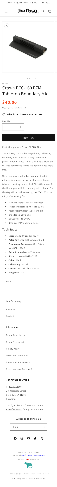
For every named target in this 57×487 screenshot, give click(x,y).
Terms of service (44, 474)
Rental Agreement (15, 342)
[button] (6, 11)
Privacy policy (15, 474)
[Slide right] (35, 78)
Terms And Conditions (17, 355)
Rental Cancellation (16, 335)
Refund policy (29, 474)
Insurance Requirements (18, 362)
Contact (10, 316)
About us (10, 309)
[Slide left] (22, 78)
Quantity (6, 121)
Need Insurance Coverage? (19, 369)
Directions (11, 398)
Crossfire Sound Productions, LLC (33, 455)
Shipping (5, 108)
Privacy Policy (12, 348)
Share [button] (8, 281)
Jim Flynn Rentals (31, 452)
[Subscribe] (43, 427)
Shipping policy (20, 478)
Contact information (37, 478)
